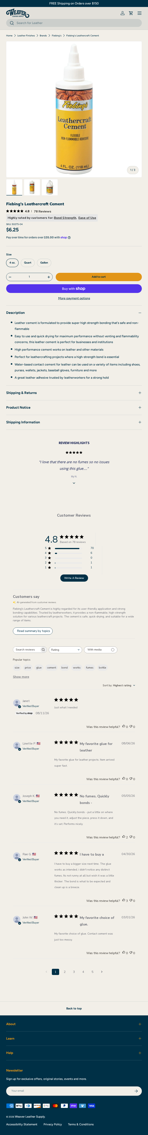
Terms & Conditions (81, 1124)
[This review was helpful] (123, 837)
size (17, 667)
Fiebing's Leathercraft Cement (82, 35)
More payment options (74, 298)
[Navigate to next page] (101, 972)
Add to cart (99, 276)
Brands (43, 35)
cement (51, 667)
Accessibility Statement (21, 1124)
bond (64, 667)
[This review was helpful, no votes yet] (123, 727)
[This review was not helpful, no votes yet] (131, 727)
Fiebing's (56, 35)
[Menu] (139, 13)
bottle (102, 667)
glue (39, 667)
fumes (89, 667)
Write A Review (74, 578)
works (77, 667)
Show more (21, 677)
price (28, 667)
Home (9, 35)
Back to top (74, 1008)
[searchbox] (26, 650)
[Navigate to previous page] (46, 972)
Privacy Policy (53, 1124)
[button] (131, 13)
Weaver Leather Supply (30, 1116)
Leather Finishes (26, 35)
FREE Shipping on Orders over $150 (74, 3)
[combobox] (74, 23)
